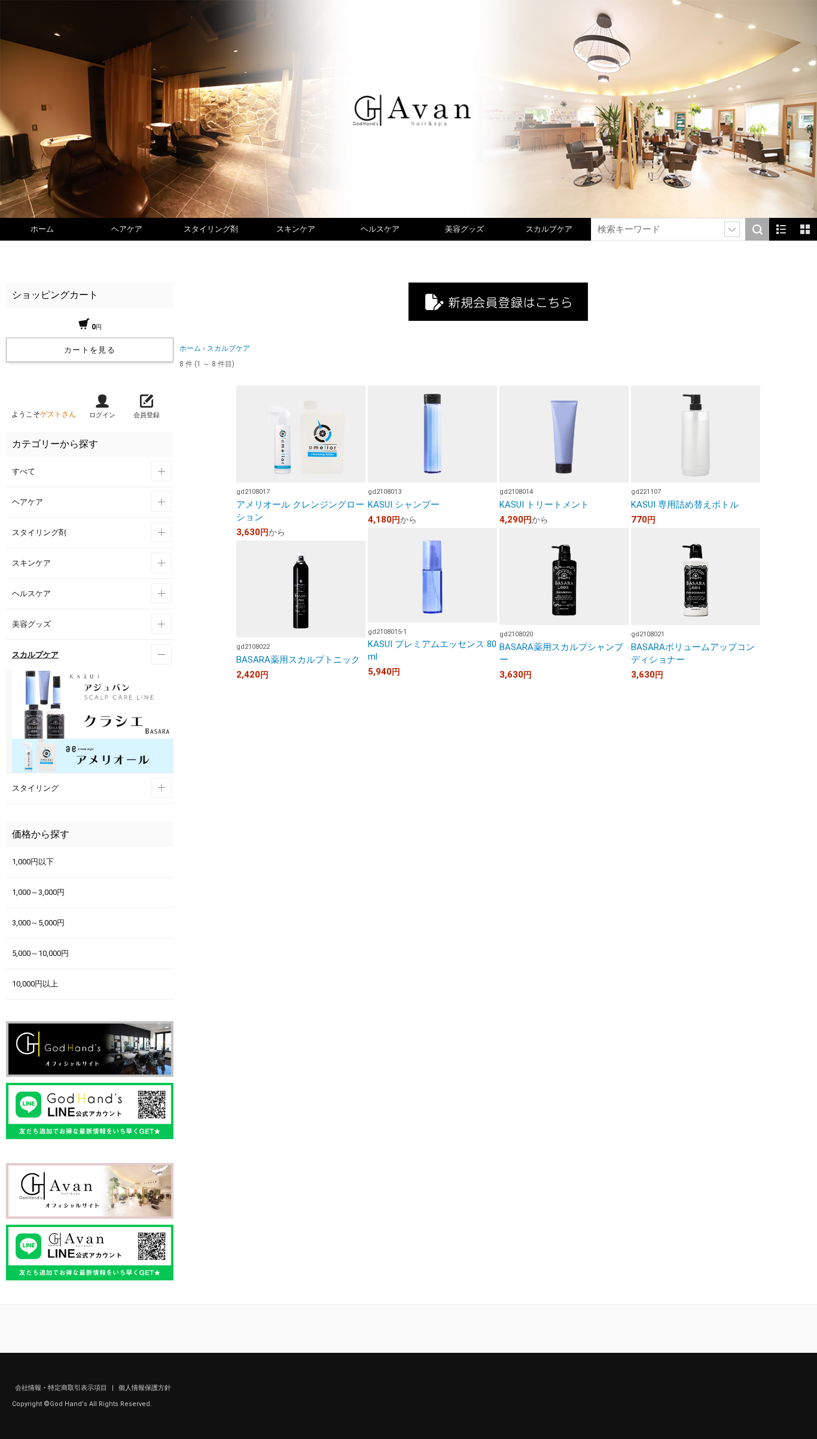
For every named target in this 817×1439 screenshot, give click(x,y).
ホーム (42, 228)
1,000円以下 (33, 861)
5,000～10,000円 (40, 953)
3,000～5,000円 (38, 922)
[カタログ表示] (805, 229)
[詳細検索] (732, 229)
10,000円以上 (35, 983)
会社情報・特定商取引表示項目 (62, 1388)
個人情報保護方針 (144, 1388)
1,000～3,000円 (38, 892)
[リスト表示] (781, 229)
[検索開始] (757, 229)
